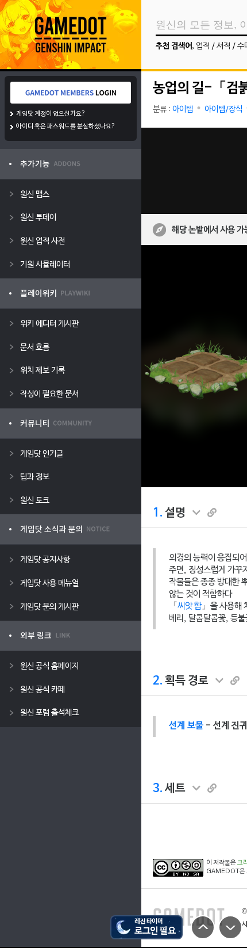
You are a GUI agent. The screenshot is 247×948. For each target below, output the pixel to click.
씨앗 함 (189, 606)
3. (158, 788)
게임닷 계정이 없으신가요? (51, 113)
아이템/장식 (223, 109)
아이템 (182, 109)
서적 (223, 46)
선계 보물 (186, 726)
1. (158, 513)
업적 (203, 46)
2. (158, 681)
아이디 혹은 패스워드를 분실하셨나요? (65, 126)
